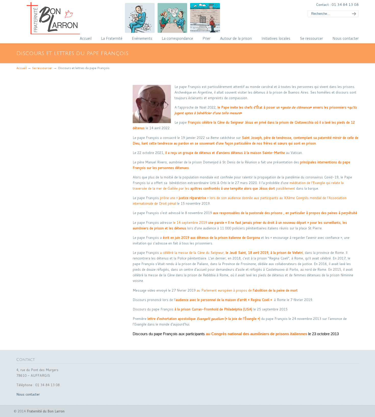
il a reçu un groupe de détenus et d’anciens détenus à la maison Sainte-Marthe (225, 152)
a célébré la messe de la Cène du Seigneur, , (232, 252)
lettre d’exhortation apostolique (171, 318)
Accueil (21, 68)
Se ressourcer (42, 68)
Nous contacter (28, 394)
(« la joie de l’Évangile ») (228, 318)
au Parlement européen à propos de (248, 290)
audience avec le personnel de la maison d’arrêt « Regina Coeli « (224, 299)
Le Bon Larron (135, 18)
